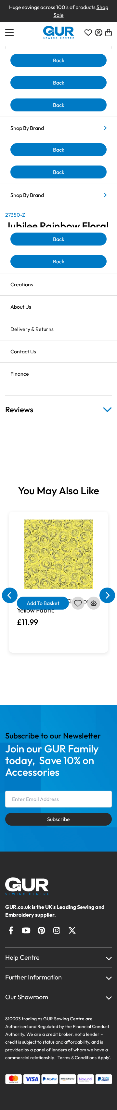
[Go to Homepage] (33, 886)
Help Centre (22, 957)
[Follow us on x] (72, 930)
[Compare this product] (93, 603)
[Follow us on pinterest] (41, 930)
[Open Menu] (10, 32)
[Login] (98, 32)
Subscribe (58, 819)
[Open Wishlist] (88, 32)
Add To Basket (43, 603)
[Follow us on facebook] (11, 930)
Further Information (33, 977)
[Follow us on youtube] (26, 930)
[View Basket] (108, 32)
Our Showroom (26, 997)
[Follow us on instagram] (56, 930)
